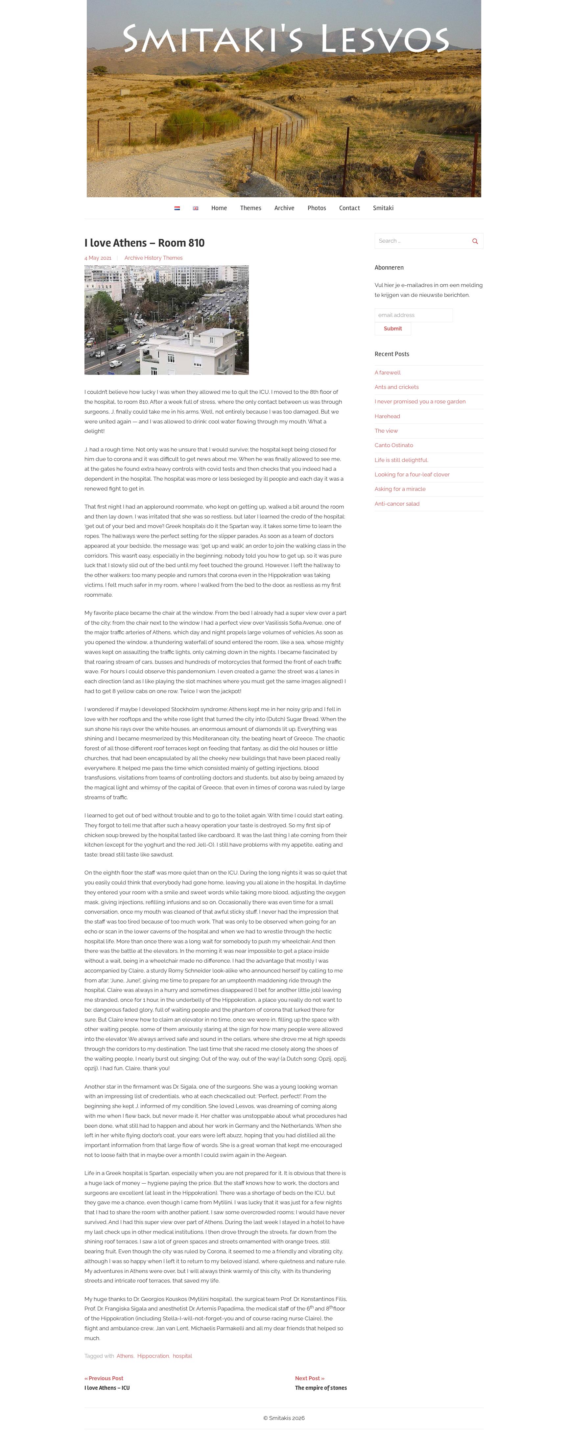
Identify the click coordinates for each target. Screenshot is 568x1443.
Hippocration (153, 1356)
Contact (349, 208)
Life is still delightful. (401, 460)
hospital (182, 1356)
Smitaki (383, 208)
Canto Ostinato (394, 445)
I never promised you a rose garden (420, 401)
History (153, 258)
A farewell (388, 372)
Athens (125, 1356)
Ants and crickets (397, 387)
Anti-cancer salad (397, 503)
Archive (284, 208)
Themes (250, 208)
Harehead (387, 416)
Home (219, 208)
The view (386, 430)
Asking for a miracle (400, 489)
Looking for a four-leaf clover (412, 474)
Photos (317, 208)
